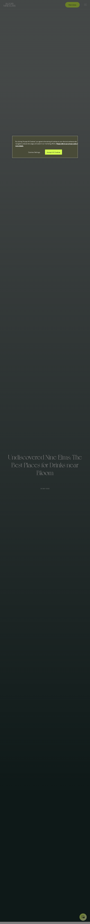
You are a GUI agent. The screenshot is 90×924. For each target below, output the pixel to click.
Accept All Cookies (53, 152)
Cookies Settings (34, 152)
